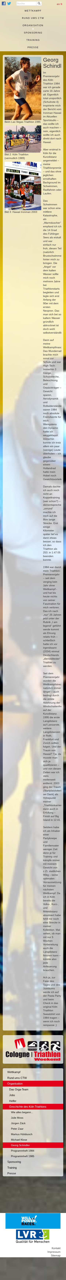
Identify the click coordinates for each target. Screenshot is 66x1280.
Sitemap (55, 1255)
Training (33, 40)
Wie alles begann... (22, 1112)
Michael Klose (19, 1139)
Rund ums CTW (33, 18)
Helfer (12, 1101)
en (58, 4)
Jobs (12, 1095)
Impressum (53, 1251)
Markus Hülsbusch (21, 1134)
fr (61, 4)
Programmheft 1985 (22, 1156)
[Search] (39, 3)
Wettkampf (33, 11)
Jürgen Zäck (18, 1123)
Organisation (33, 25)
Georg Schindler (20, 1145)
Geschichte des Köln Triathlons (27, 1106)
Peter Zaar (17, 1128)
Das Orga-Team (18, 1089)
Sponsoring (33, 33)
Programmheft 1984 (22, 1150)
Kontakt (56, 1248)
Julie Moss (17, 1117)
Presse (33, 47)
